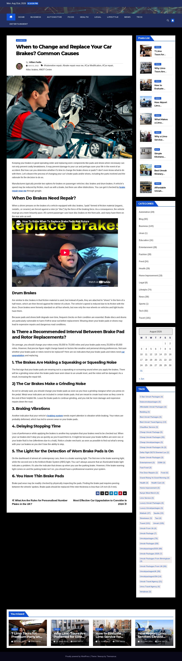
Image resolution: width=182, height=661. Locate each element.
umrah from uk (148, 528)
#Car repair (107, 65)
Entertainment (19, 24)
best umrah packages (151, 417)
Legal (97, 17)
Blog (157, 149)
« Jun (141, 379)
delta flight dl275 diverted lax (154, 452)
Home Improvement (148, 275)
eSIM (161, 462)
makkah (145, 513)
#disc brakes (32, 69)
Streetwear (146, 518)
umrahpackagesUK (150, 571)
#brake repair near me (73, 65)
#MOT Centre (45, 69)
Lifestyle (112, 17)
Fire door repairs (149, 473)
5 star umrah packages (151, 397)
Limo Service (147, 498)
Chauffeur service (149, 427)
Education (144, 240)
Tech (139, 17)
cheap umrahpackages (151, 442)
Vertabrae (145, 592)
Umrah (158, 523)
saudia (158, 513)
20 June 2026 (20, 641)
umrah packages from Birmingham (155, 559)
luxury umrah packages (152, 503)
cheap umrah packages (152, 437)
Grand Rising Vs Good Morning (154, 478)
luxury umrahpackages (151, 508)
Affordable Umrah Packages (153, 407)
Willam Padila (35, 62)
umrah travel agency (151, 581)
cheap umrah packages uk (153, 447)
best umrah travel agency (153, 422)
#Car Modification (93, 65)
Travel (157, 47)
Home (21, 17)
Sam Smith (36, 641)
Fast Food (145, 468)
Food (71, 17)
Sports (142, 304)
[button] (168, 20)
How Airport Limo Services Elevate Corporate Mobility (152, 636)
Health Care (157, 483)
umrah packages (149, 543)
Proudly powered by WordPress (77, 656)
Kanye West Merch (149, 493)
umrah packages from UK (153, 566)
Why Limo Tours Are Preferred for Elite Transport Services (69, 636)
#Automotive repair (53, 65)
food (164, 473)
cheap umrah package (151, 432)
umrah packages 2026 (151, 554)
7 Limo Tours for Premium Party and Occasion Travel (26, 636)
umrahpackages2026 (151, 549)
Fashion (143, 254)
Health (84, 17)
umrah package (148, 533)
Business (36, 17)
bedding (145, 412)
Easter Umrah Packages (151, 457)
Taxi (158, 518)
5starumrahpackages (150, 402)
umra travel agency (150, 586)
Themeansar (111, 656)
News (127, 17)
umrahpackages (149, 538)
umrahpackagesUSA (150, 576)
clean (141, 233)
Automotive (54, 17)
